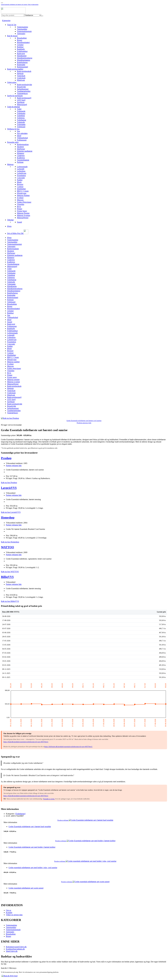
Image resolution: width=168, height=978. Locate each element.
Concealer (21, 178)
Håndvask (21, 80)
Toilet (19, 109)
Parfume (20, 162)
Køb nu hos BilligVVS (10, 601)
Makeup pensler (13, 379)
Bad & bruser (12, 36)
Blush (19, 182)
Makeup (10, 164)
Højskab (20, 73)
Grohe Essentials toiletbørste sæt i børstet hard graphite (29, 826)
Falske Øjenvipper (24, 202)
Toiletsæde (21, 111)
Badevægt (21, 53)
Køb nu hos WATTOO (10, 572)
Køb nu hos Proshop (9, 482)
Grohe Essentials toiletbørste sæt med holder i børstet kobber (31, 847)
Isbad (19, 136)
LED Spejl (21, 100)
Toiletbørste (21, 120)
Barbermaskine (23, 144)
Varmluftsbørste (23, 160)
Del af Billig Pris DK (15, 233)
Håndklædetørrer (23, 60)
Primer (19, 209)
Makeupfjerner (22, 218)
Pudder (20, 180)
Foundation (21, 175)
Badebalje (21, 49)
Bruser (19, 40)
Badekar (20, 47)
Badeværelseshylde (24, 85)
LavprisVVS (9, 487)
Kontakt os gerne (49, 799)
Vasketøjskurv (22, 93)
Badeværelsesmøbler (15, 69)
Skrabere (20, 147)
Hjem (9, 226)
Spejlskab (20, 102)
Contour (20, 187)
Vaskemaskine (22, 27)
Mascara (20, 200)
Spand (19, 222)
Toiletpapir (21, 127)
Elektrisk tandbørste (24, 151)
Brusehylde (21, 87)
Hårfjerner (21, 149)
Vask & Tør (11, 25)
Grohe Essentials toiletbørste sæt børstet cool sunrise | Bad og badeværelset (19, 4)
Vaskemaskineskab (24, 31)
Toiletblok (21, 116)
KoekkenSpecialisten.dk (15, 949)
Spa (18, 131)
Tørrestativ (21, 34)
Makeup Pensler (23, 213)
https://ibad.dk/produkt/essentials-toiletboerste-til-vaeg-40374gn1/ (25, 742)
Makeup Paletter (23, 195)
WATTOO (7, 547)
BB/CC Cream (23, 191)
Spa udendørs (22, 133)
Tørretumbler (22, 29)
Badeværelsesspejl (24, 98)
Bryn (19, 207)
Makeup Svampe (23, 215)
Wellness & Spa (13, 129)
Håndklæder (22, 56)
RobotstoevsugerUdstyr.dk (16, 947)
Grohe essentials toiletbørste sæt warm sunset (25, 888)
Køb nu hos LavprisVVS (11, 512)
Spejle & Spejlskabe (15, 96)
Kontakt (9, 912)
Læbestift (20, 169)
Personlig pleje (13, 142)
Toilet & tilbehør (13, 107)
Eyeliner (20, 198)
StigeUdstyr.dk (11, 951)
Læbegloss (21, 171)
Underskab (21, 78)
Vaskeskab (21, 76)
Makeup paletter (13, 362)
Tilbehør (10, 220)
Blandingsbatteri (23, 42)
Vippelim (20, 204)
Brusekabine (22, 38)
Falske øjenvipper (14, 368)
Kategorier (6, 20)
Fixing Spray (22, 211)
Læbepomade (22, 167)
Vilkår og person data (14, 915)
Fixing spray (12, 377)
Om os (8, 910)
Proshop (6, 458)
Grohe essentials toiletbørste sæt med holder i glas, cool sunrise (32, 867)
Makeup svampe (13, 382)
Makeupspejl (22, 104)
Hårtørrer (20, 153)
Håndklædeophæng (24, 58)
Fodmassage (22, 140)
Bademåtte (21, 65)
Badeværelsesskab (24, 71)
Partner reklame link (14, 465)
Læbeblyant (21, 173)
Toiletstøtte (21, 124)
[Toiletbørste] (20, 814)
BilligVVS (7, 576)
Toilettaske (21, 113)
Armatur (20, 45)
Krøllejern (21, 158)
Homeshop (7, 517)
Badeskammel (22, 67)
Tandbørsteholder (24, 91)
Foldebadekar (22, 51)
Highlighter (21, 189)
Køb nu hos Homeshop (10, 542)
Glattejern (21, 155)
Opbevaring (11, 82)
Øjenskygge (21, 193)
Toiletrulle (21, 122)
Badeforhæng (22, 62)
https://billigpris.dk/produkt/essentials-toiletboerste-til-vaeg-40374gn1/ (68, 746)
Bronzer (20, 184)
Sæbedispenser (23, 89)
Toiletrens (21, 118)
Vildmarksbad (22, 138)
